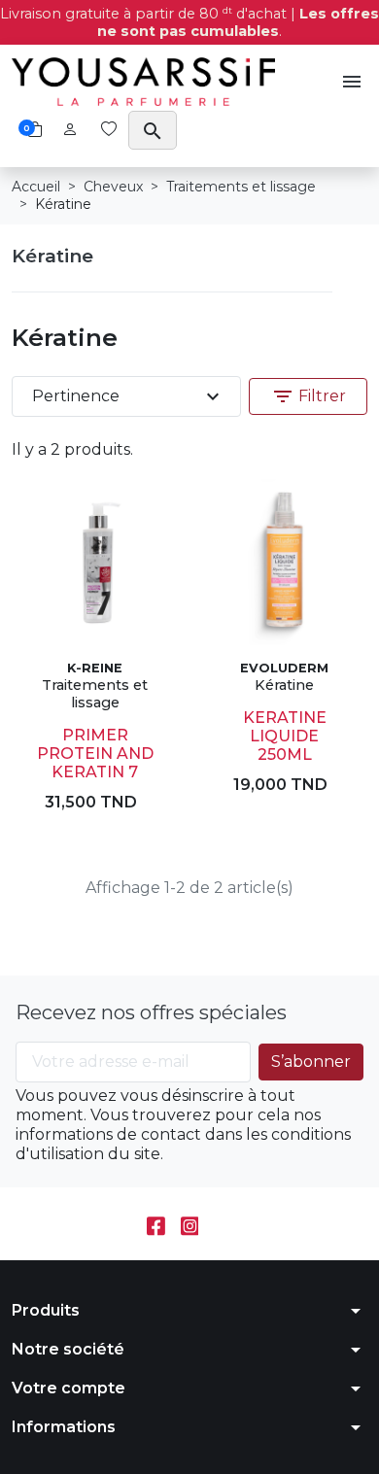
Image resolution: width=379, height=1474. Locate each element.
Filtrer (308, 396)
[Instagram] (190, 1224)
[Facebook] (156, 1224)
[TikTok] (223, 1224)
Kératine (52, 255)
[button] (351, 81)
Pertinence (128, 396)
